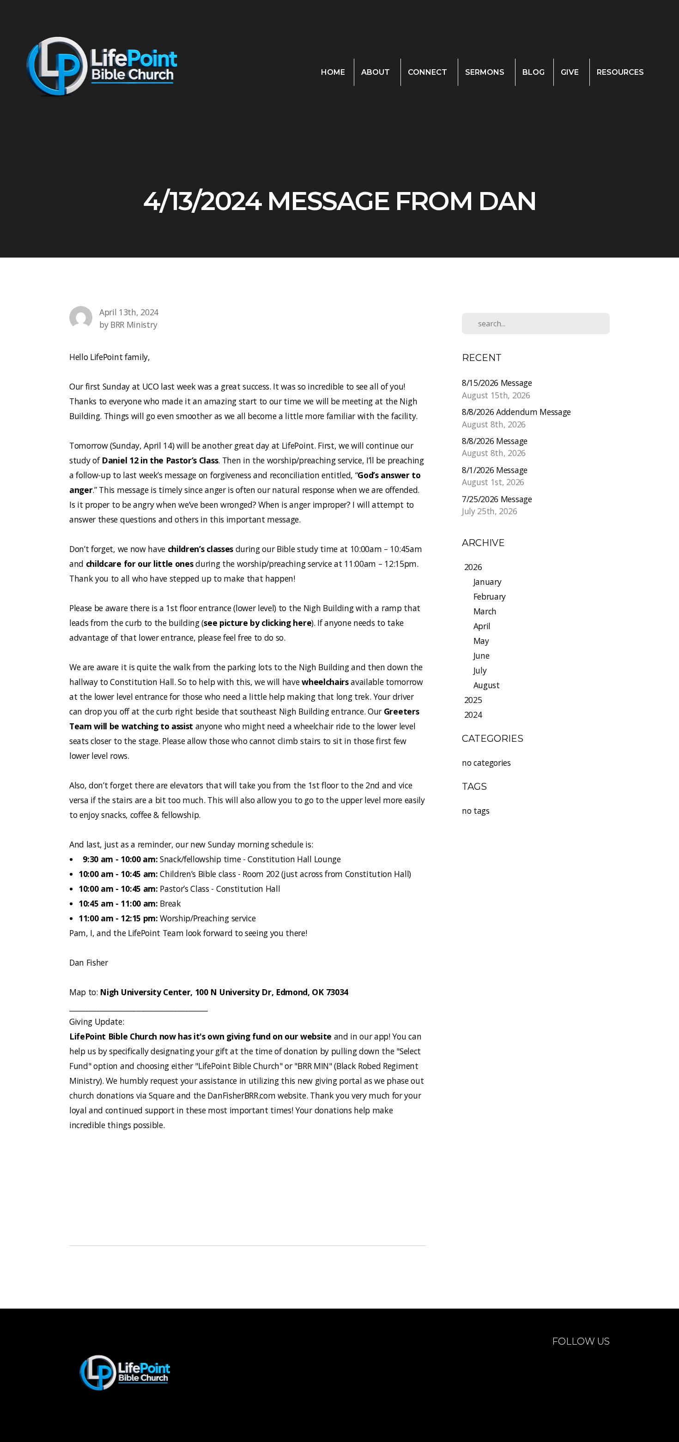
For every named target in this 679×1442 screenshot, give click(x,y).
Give (571, 72)
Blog (533, 72)
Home (333, 72)
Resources (621, 72)
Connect (428, 72)
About (376, 72)
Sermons (485, 72)
